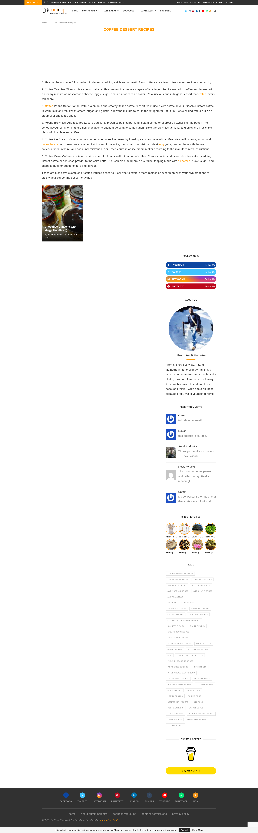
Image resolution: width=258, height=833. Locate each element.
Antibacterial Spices (178, 579)
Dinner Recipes (197, 626)
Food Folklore (204, 644)
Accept (184, 830)
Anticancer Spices (203, 579)
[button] (44, 2)
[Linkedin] (197, 11)
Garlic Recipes (175, 649)
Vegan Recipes (175, 719)
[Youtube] (203, 11)
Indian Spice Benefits (178, 667)
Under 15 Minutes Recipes (201, 714)
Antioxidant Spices (203, 591)
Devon (182, 430)
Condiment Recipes (198, 614)
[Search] (214, 11)
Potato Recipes (175, 696)
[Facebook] (183, 11)
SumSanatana (89, 11)
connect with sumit (213, 2)
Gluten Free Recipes (198, 649)
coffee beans (50, 144)
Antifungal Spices (201, 585)
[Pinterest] (193, 11)
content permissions (154, 813)
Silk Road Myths (175, 708)
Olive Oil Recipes (205, 684)
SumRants (165, 11)
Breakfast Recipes (200, 609)
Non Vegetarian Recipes (179, 684)
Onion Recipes (175, 690)
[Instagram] (190, 11)
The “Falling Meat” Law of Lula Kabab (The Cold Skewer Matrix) (85, 3)
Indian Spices (200, 667)
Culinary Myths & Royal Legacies (184, 620)
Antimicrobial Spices (178, 591)
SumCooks (128, 11)
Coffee (49, 106)
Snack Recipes (196, 708)
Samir (182, 491)
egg (161, 144)
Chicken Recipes (175, 614)
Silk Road (198, 702)
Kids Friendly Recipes (178, 679)
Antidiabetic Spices (177, 585)
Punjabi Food (194, 696)
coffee (202, 94)
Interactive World (109, 820)
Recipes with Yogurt (178, 702)
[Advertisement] (129, 58)
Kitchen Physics (202, 679)
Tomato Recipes (175, 714)
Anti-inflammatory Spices (180, 573)
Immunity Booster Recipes (190, 655)
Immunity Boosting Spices (180, 661)
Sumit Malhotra (55, 234)
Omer (181, 415)
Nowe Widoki (186, 466)
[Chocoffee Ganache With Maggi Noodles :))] (62, 213)
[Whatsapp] (207, 11)
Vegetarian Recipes (196, 719)
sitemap (230, 2)
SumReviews (110, 11)
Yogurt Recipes (175, 725)
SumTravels (147, 11)
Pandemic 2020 (193, 690)
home (72, 813)
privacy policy (180, 813)
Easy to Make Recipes (178, 638)
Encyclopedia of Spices (179, 644)
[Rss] (210, 11)
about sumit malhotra (188, 2)
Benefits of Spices (177, 609)
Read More (198, 830)
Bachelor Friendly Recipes (181, 603)
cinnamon (184, 161)
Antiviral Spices (175, 597)
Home (75, 11)
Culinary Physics (176, 626)
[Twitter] (186, 11)
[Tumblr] (200, 11)
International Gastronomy (181, 673)
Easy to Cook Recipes (178, 632)
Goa (170, 655)
